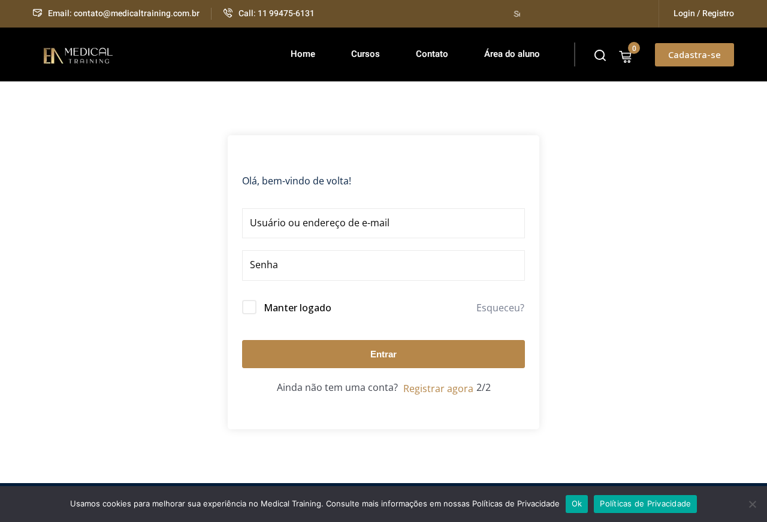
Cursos (365, 53)
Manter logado (297, 307)
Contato (432, 53)
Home (303, 53)
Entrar (383, 354)
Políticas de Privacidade (645, 503)
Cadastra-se (694, 54)
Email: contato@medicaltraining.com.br (124, 13)
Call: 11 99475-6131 (276, 13)
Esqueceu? (500, 307)
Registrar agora (438, 388)
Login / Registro (704, 13)
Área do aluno (512, 53)
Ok (577, 503)
